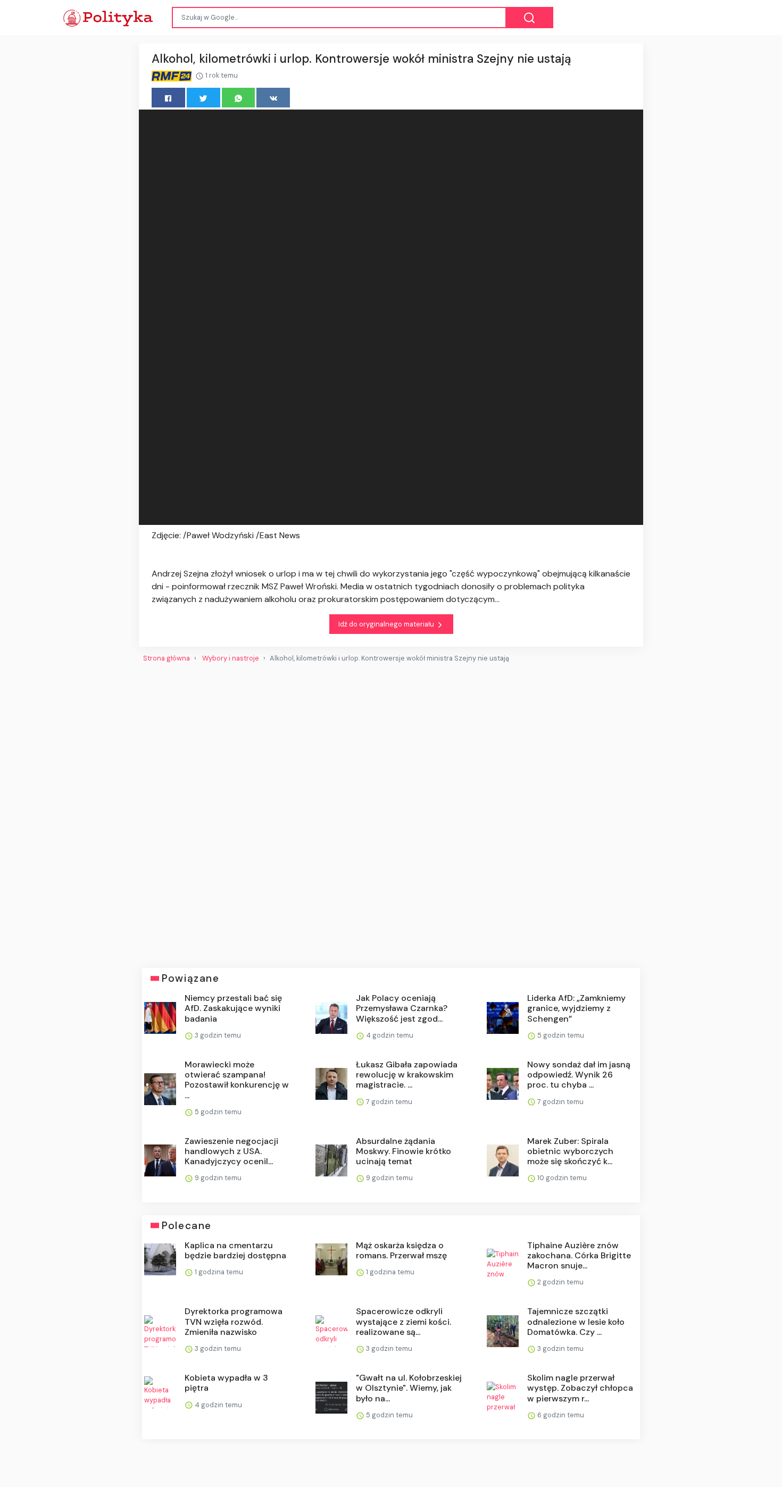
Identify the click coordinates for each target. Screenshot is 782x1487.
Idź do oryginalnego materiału (387, 624)
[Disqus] (391, 811)
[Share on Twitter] (203, 97)
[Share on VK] (273, 97)
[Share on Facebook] (168, 97)
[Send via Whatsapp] (238, 97)
